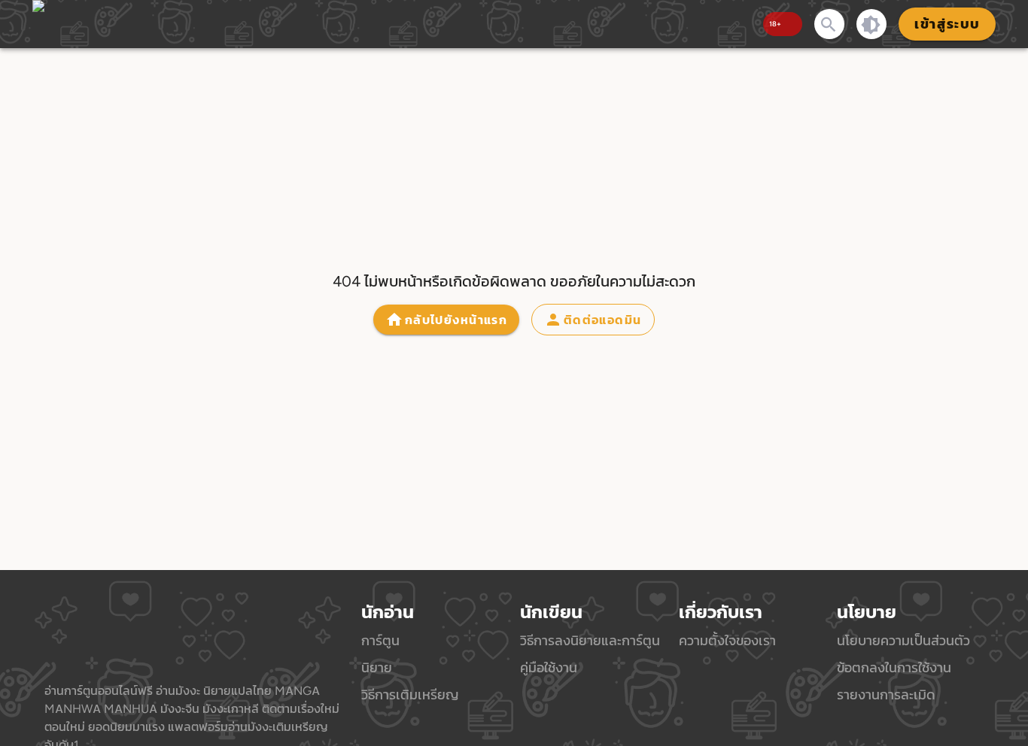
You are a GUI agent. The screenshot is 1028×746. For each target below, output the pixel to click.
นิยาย (376, 667)
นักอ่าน (387, 612)
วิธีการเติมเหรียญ (409, 694)
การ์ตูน (380, 640)
